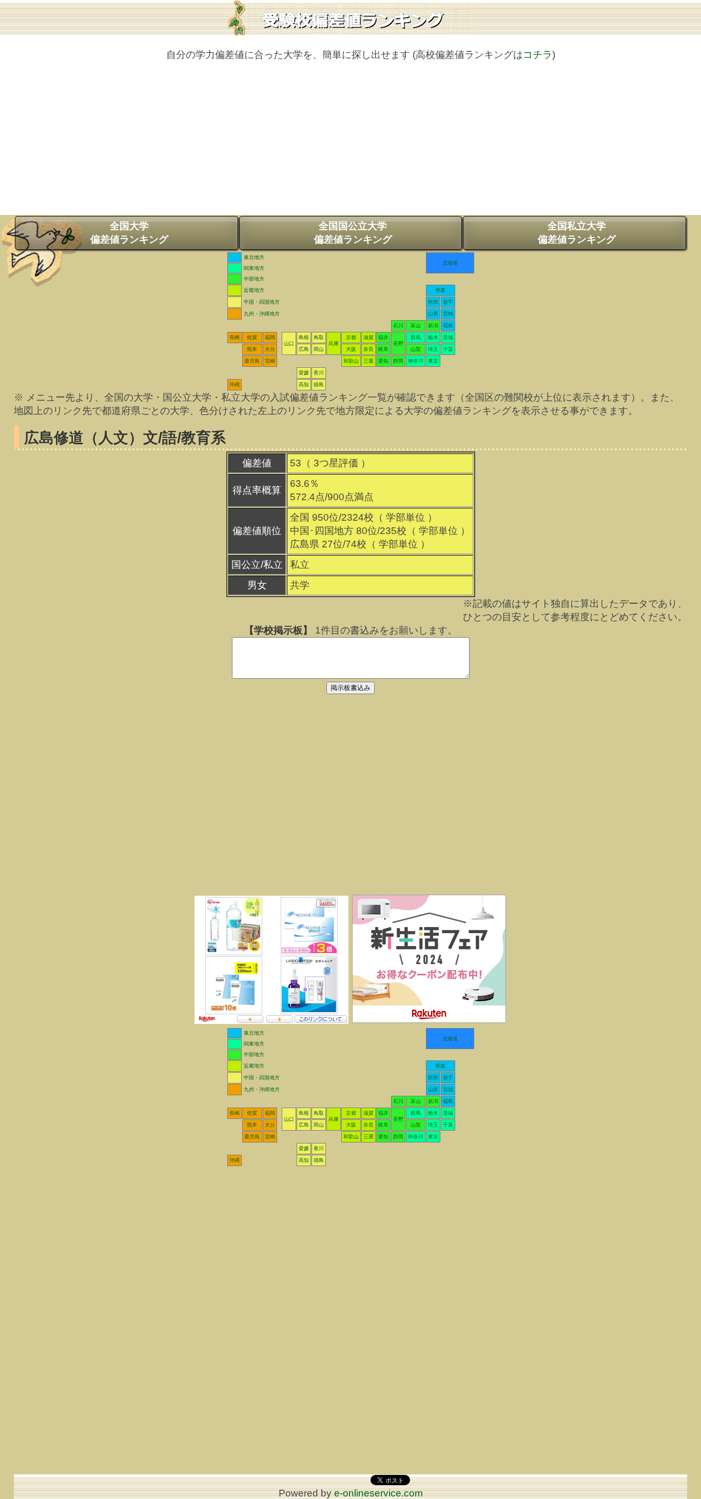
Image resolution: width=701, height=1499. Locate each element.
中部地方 (254, 279)
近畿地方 (254, 290)
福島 (448, 325)
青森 (440, 290)
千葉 (448, 349)
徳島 (319, 384)
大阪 (351, 349)
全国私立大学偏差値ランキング (577, 233)
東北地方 (254, 257)
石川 (398, 325)
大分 (270, 349)
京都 (351, 337)
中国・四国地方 (262, 302)
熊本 (252, 349)
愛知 (383, 361)
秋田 (433, 302)
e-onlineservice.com (378, 1493)
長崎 (234, 337)
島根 (304, 337)
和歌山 (351, 361)
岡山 (319, 349)
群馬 (416, 337)
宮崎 (270, 361)
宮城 (448, 314)
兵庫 (333, 343)
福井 (383, 337)
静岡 (398, 361)
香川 (319, 373)
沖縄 (234, 384)
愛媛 (304, 373)
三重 (368, 361)
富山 (416, 325)
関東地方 (254, 268)
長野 (398, 343)
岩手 (448, 302)
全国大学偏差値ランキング (129, 233)
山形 (433, 314)
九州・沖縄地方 (262, 314)
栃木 (433, 337)
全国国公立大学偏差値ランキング (353, 233)
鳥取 (319, 337)
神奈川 (415, 361)
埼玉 (433, 349)
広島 (304, 349)
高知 (304, 384)
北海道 (450, 263)
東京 (433, 361)
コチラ (537, 54)
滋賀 (368, 337)
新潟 (433, 325)
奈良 (368, 349)
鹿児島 (252, 361)
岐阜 (383, 349)
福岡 (270, 337)
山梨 (416, 349)
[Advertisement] (350, 143)
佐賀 (252, 337)
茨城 (448, 337)
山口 (289, 343)
